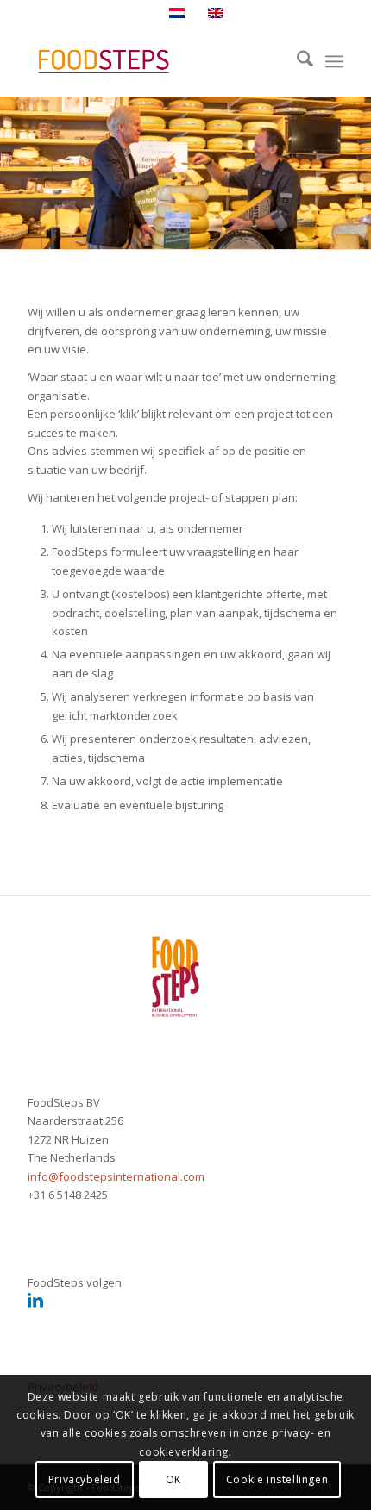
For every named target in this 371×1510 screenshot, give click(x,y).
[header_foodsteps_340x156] (154, 61)
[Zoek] (296, 61)
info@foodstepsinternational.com (116, 1176)
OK (173, 1479)
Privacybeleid (84, 1479)
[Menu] (334, 61)
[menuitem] (296, 61)
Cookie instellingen (277, 1479)
